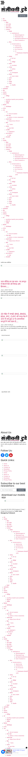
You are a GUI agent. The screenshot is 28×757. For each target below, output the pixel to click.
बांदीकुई (13, 62)
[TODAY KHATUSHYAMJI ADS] (14, 355)
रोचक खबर (8, 115)
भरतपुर (10, 67)
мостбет (11, 128)
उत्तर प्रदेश (8, 24)
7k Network (11, 513)
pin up (13, 58)
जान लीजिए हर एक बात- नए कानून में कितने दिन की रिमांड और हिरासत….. (13, 284)
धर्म (3, 97)
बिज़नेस (4, 104)
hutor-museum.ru (19, 40)
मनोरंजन (5, 94)
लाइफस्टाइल (8, 119)
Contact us (7, 467)
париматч (12, 131)
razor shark (15, 76)
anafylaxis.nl (15, 33)
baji (10, 135)
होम (3, 19)
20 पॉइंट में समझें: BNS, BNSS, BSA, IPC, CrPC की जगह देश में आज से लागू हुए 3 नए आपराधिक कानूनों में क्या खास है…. (14, 318)
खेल (4, 90)
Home (5, 463)
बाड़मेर (10, 63)
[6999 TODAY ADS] (14, 340)
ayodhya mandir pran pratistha (14, 99)
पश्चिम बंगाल (8, 27)
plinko (13, 69)
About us (6, 465)
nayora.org (18, 45)
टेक (7, 112)
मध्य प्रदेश (8, 26)
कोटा (10, 79)
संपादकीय (8, 137)
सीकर (10, 42)
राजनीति (8, 130)
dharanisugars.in (19, 35)
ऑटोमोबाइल (8, 106)
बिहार (7, 22)
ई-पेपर (4, 108)
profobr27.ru (18, 47)
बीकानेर (10, 70)
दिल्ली (7, 87)
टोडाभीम (14, 85)
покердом (15, 72)
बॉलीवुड (7, 96)
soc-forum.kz (18, 49)
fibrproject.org (19, 36)
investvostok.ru (16, 44)
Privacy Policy (8, 471)
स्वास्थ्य (4, 92)
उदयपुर (10, 56)
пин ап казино (13, 113)
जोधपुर (10, 81)
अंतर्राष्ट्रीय (5, 88)
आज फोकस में (9, 133)
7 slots (11, 124)
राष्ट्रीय (4, 20)
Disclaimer (7, 469)
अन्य (4, 110)
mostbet (14, 65)
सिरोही (10, 31)
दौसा (10, 60)
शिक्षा (7, 122)
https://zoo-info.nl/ (14, 121)
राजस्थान (8, 29)
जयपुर (10, 83)
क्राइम (7, 126)
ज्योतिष (7, 103)
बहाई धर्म (8, 101)
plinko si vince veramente (16, 117)
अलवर (10, 78)
